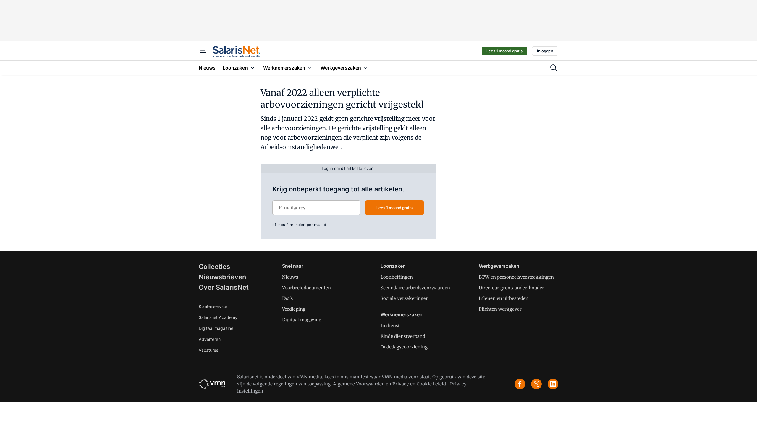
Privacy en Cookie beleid (419, 384)
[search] (553, 67)
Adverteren (210, 339)
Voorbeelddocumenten (306, 288)
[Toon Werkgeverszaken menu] (365, 68)
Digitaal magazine (216, 328)
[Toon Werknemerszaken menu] (309, 68)
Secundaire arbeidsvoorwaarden (415, 288)
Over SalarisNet (224, 287)
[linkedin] (553, 384)
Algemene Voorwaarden (359, 384)
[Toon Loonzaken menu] (252, 68)
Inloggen (545, 51)
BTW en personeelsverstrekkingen (516, 277)
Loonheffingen (397, 277)
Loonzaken (393, 266)
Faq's (287, 298)
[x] (536, 384)
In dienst (390, 325)
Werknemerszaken (402, 314)
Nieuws (290, 277)
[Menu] (203, 51)
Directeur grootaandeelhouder (511, 288)
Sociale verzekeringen (405, 298)
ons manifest (355, 377)
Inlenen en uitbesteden (503, 298)
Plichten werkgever (500, 309)
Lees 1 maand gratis (504, 51)
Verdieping (293, 309)
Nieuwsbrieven (222, 277)
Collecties (214, 266)
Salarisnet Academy (218, 317)
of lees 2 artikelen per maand (299, 224)
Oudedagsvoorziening (404, 347)
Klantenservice (213, 306)
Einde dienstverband (403, 336)
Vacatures (208, 350)
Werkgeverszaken (499, 266)
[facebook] (520, 384)
